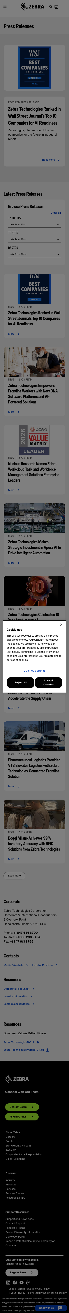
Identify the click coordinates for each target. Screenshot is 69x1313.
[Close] (61, 625)
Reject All (21, 682)
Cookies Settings (34, 671)
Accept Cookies (48, 682)
